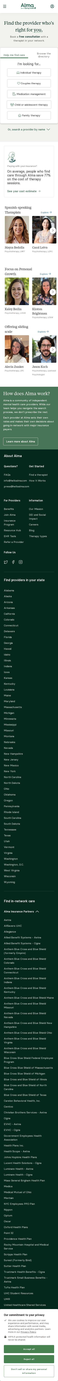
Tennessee (10, 829)
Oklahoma (9, 794)
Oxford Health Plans (16, 1227)
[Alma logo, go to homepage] (28, 6)
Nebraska (9, 742)
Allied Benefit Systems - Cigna (22, 943)
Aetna (7, 920)
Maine (7, 695)
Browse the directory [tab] (44, 55)
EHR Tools (10, 536)
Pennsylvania (11, 806)
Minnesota (10, 718)
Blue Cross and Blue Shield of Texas (25, 1095)
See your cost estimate (22, 191)
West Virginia (11, 870)
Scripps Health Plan (15, 1254)
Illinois (7, 660)
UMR (7, 1299)
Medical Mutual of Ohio (17, 1192)
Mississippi (10, 724)
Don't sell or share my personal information (29, 1371)
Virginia (8, 852)
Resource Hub (12, 530)
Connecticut (11, 625)
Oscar (7, 1221)
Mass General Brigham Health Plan (24, 1180)
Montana (9, 736)
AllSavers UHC (13, 925)
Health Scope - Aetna (17, 1151)
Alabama (9, 590)
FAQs (7, 474)
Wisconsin (10, 876)
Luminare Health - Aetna (18, 1168)
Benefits (9, 509)
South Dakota (12, 823)
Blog (31, 530)
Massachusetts (13, 707)
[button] (29, 73)
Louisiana (9, 689)
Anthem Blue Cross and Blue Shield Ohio (28, 1032)
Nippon (8, 1209)
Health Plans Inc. (14, 1145)
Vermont (9, 847)
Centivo (8, 1106)
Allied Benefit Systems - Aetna (22, 937)
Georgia (8, 642)
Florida (8, 637)
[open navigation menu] (4, 6)
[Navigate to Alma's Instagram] (20, 562)
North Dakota (12, 782)
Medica (8, 1186)
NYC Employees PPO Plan (19, 1203)
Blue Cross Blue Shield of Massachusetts (28, 1067)
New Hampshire (13, 753)
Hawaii (7, 648)
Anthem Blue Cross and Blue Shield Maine (29, 997)
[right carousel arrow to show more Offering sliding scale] (53, 350)
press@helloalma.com (13, 486)
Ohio (6, 788)
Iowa (7, 672)
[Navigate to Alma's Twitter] (6, 563)
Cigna (7, 1118)
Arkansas (9, 607)
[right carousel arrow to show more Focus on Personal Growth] (53, 292)
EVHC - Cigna (12, 1129)
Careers (33, 524)
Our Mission (36, 509)
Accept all (29, 1349)
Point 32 (8, 1233)
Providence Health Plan (18, 1238)
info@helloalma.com (13, 480)
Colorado (9, 619)
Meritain (9, 1198)
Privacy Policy (28, 1331)
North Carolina (12, 777)
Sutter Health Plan (15, 1266)
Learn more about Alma (20, 441)
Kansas (8, 677)
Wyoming (9, 882)
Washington (11, 858)
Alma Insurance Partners (19, 911)
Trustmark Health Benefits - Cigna (24, 1271)
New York (10, 771)
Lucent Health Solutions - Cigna (22, 1163)
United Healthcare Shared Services (25, 1304)
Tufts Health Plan (14, 1287)
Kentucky (9, 683)
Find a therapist (38, 474)
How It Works (37, 480)
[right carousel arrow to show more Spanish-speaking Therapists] (53, 230)
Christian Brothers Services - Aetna (25, 1112)
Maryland (9, 701)
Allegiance (10, 931)
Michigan (9, 712)
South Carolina (12, 817)
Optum (8, 1215)
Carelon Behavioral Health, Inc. (22, 1100)
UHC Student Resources (18, 1293)
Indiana (8, 666)
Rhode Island (11, 812)
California (9, 613)
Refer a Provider (14, 542)
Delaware (9, 631)
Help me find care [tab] (14, 55)
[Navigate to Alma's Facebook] (13, 562)
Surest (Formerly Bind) (18, 1260)
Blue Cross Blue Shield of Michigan (24, 1073)
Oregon (8, 800)
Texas (7, 835)
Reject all (29, 1359)
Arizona (8, 602)
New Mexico (11, 765)
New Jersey (11, 759)
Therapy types (38, 536)
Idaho (7, 654)
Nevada (8, 747)
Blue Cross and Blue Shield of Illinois (25, 1079)
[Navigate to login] (52, 7)
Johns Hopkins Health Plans (20, 1157)
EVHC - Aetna (12, 1124)
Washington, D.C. (14, 864)
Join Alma (9, 514)
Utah (7, 841)
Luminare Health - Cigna (18, 1174)
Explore (45, 212)
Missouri (9, 730)
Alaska (8, 596)
